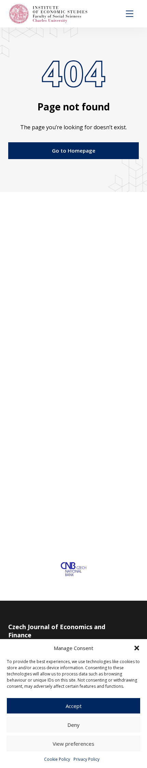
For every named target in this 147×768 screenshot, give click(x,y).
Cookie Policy (57, 759)
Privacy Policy (86, 759)
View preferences (73, 743)
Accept (74, 706)
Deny (73, 724)
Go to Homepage (73, 150)
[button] (136, 648)
